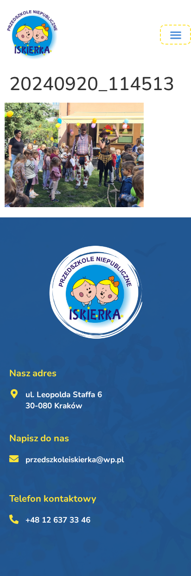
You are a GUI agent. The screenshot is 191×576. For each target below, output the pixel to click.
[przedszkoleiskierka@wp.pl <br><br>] (14, 459)
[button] (175, 35)
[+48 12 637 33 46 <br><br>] (14, 519)
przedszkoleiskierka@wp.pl (74, 459)
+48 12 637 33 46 (57, 520)
